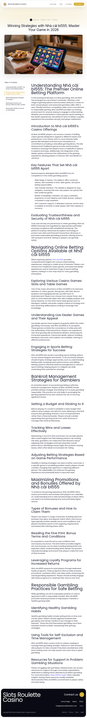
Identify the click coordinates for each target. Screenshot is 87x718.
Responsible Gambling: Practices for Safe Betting (15, 109)
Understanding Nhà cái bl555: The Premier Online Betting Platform (15, 87)
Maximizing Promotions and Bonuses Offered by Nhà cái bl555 (15, 103)
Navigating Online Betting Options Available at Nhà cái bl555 (15, 93)
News (75, 701)
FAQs (81, 701)
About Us (64, 712)
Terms (77, 712)
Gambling (54, 19)
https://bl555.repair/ (58, 675)
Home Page (65, 701)
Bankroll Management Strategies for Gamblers (15, 98)
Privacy (71, 712)
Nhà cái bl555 (57, 260)
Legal (82, 712)
